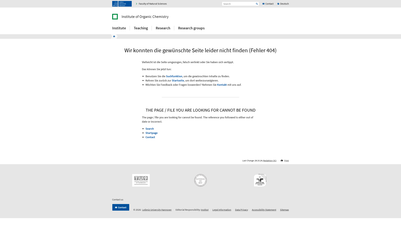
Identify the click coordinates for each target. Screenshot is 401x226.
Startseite (178, 80)
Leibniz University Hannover (157, 209)
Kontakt (222, 84)
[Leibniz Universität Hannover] (122, 4)
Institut (204, 209)
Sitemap (284, 209)
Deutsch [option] (284, 3)
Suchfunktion (174, 76)
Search (150, 128)
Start (257, 4)
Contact (150, 137)
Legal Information (221, 209)
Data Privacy (241, 209)
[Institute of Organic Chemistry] (113, 36)
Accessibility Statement (264, 209)
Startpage (152, 133)
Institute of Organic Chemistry (145, 17)
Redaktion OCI (269, 160)
